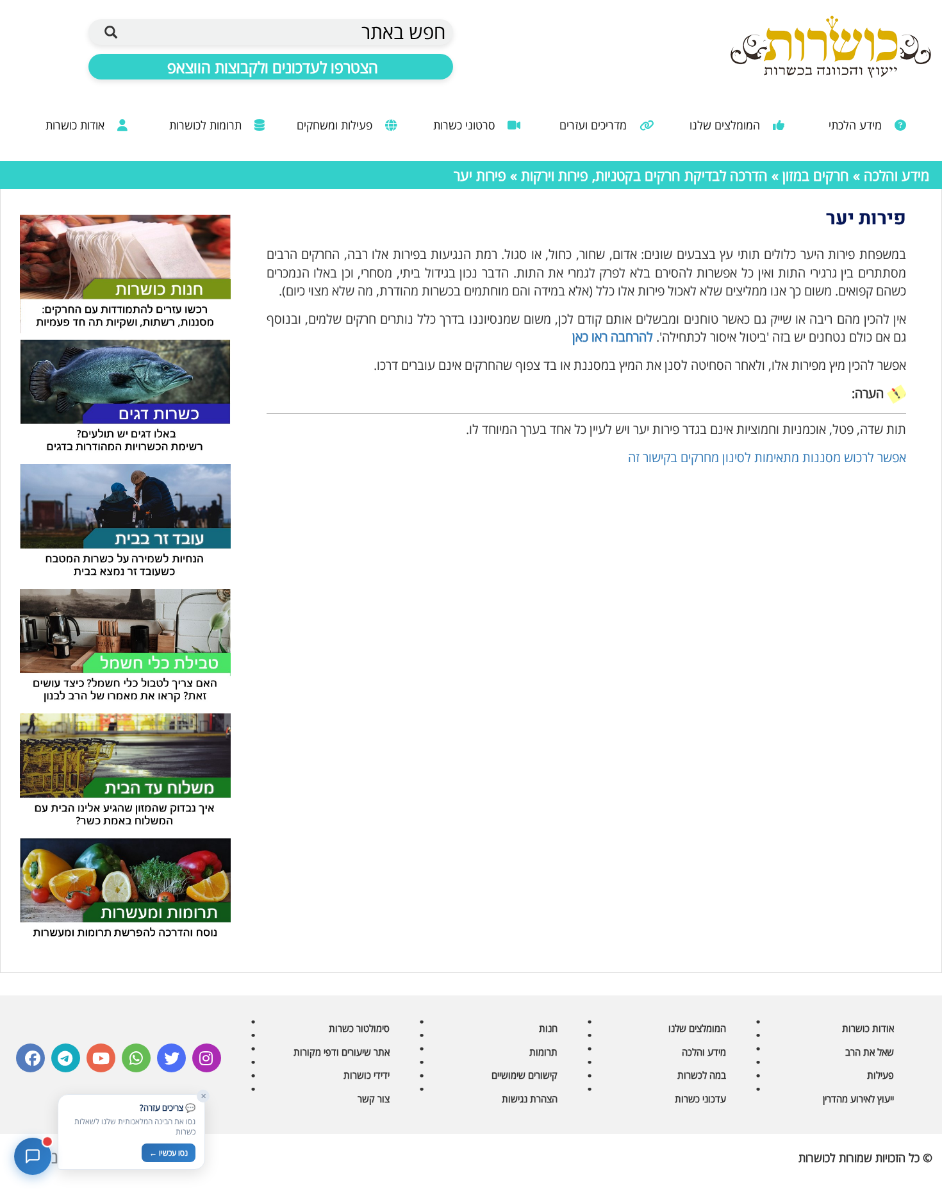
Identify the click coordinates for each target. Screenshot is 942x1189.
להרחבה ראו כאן (612, 336)
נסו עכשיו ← (168, 1152)
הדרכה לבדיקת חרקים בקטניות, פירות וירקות (644, 175)
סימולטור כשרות (359, 1028)
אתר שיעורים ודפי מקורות (341, 1051)
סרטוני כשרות (465, 125)
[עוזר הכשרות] (32, 1156)
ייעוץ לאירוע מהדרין (858, 1098)
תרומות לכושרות (207, 125)
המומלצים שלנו (726, 125)
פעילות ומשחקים (336, 125)
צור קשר (374, 1098)
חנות (548, 1028)
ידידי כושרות (366, 1074)
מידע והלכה (896, 175)
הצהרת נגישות (530, 1098)
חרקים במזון (815, 175)
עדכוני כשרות (700, 1098)
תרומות (543, 1051)
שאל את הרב (869, 1051)
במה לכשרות (701, 1074)
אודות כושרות (76, 125)
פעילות (880, 1074)
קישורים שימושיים (525, 1074)
